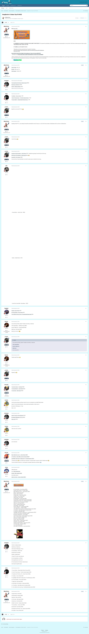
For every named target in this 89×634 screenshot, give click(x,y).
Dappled (6, 308)
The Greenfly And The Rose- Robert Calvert (19, 82)
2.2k (7, 317)
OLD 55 (6, 452)
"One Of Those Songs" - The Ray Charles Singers (20, 97)
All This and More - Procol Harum (17, 312)
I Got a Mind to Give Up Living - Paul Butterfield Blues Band (21, 314)
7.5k (7, 174)
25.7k (7, 36)
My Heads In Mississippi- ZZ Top (17, 417)
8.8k (7, 476)
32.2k (7, 102)
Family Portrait (14, 67)
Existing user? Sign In (83, 2)
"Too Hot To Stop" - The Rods (17, 386)
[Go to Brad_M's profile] (6, 388)
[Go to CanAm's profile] (6, 403)
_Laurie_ (6, 106)
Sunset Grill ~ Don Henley (16, 157)
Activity (8, 5)
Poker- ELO (13, 419)
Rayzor (6, 321)
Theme (42, 630)
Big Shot (13, 69)
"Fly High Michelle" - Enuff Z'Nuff (17, 388)
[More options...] (86, 26)
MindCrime (8, 17)
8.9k (7, 330)
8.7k (7, 394)
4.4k (7, 89)
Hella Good (14, 348)
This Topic (82, 5)
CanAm (6, 400)
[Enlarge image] (22, 34)
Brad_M (6, 384)
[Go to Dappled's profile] (6, 312)
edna (6, 93)
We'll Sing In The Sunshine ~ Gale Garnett (19, 155)
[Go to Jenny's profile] (6, 471)
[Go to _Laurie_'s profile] (6, 110)
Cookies (46, 630)
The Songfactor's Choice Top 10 (17, 18)
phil (6, 165)
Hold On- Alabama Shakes (16, 86)
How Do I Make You (16, 346)
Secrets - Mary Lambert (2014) (17, 473)
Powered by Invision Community (44, 632)
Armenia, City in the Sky (16, 310)
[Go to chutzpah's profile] (6, 84)
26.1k (7, 117)
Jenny (6, 467)
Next (6, 22)
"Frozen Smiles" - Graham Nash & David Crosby (20, 99)
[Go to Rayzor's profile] (6, 325)
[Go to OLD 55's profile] (6, 456)
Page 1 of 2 (12, 22)
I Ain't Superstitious (16, 344)
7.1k (7, 462)
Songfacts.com (13, 5)
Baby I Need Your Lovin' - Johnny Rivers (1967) (20, 454)
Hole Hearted (14, 71)
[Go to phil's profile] (6, 169)
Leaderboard (19, 5)
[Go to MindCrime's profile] (3, 18)
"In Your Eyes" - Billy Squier (16, 390)
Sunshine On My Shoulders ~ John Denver (19, 153)
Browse (3, 5)
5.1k (7, 435)
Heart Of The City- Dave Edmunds (17, 415)
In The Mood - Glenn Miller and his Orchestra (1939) (20, 456)
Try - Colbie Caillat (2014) (16, 471)
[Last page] (8, 22)
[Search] (86, 5)
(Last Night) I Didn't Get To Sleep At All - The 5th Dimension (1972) (23, 458)
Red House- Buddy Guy (16, 84)
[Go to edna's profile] (6, 97)
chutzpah (6, 80)
